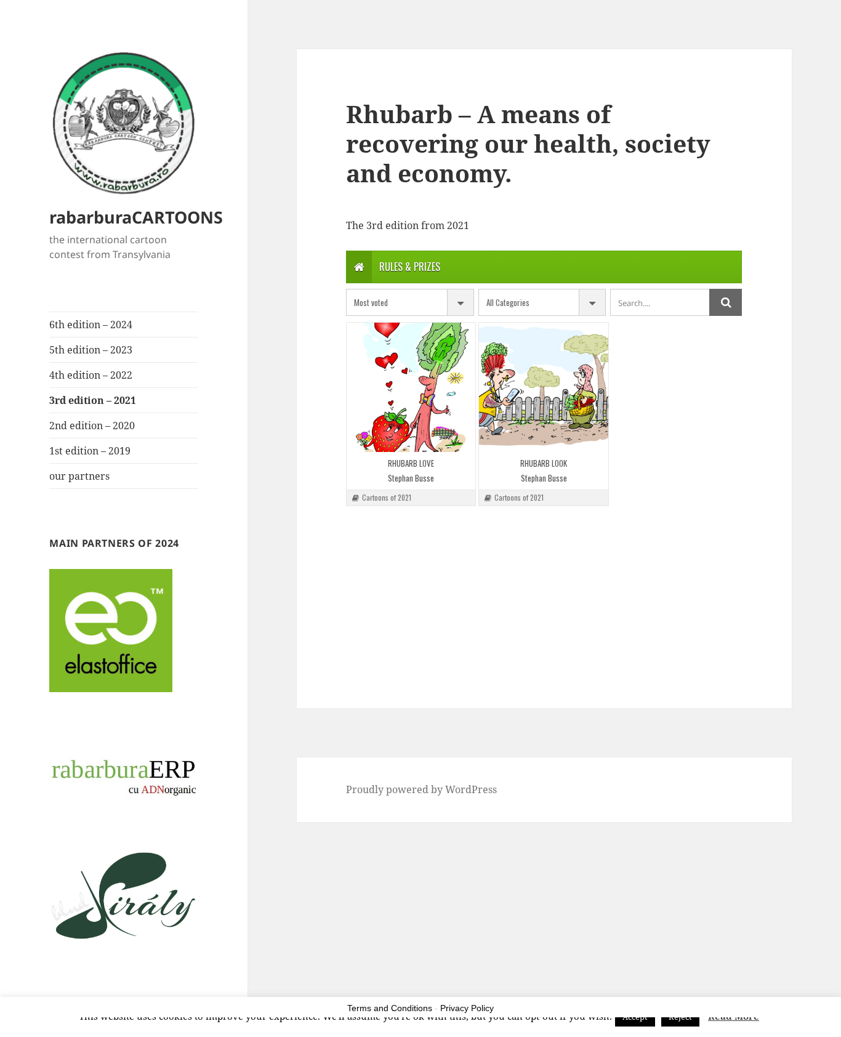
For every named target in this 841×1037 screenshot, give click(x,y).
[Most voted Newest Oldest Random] (410, 302)
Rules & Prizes (409, 266)
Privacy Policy (467, 1008)
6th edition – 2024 (90, 324)
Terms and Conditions (389, 1008)
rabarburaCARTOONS (136, 217)
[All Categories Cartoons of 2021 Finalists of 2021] (542, 302)
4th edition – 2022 (90, 375)
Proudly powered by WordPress (421, 789)
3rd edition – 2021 (92, 400)
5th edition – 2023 (90, 350)
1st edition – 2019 (90, 451)
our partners (79, 476)
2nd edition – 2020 (92, 425)
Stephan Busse (411, 478)
